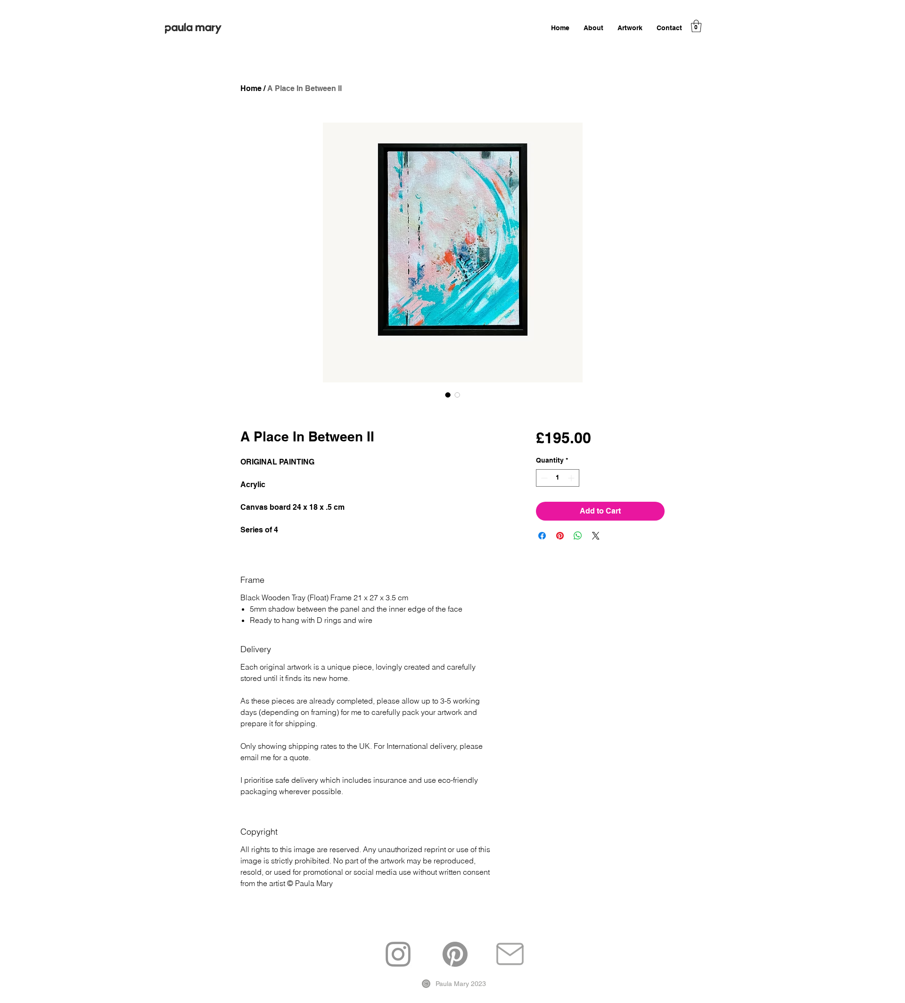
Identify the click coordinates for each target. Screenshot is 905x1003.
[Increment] (572, 478)
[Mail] (510, 954)
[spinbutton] (557, 478)
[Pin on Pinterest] (560, 535)
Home (251, 88)
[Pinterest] (455, 954)
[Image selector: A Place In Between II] (447, 394)
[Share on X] (595, 535)
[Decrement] (543, 478)
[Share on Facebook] (542, 535)
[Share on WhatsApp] (578, 535)
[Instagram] (398, 954)
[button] (696, 26)
